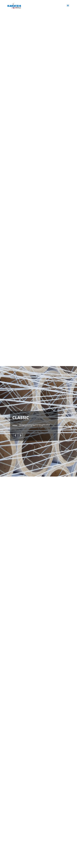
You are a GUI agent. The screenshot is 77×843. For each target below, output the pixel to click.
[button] (67, 5)
